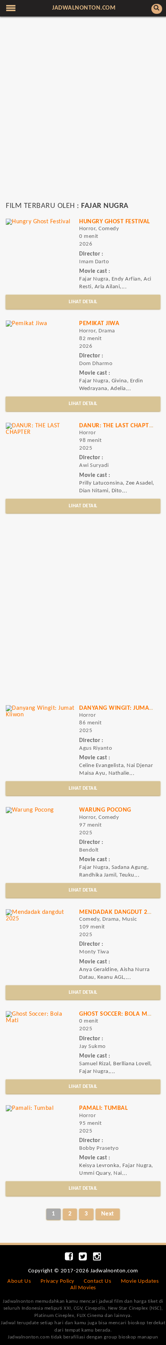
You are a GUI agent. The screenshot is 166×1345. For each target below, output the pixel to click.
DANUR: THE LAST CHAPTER (117, 426)
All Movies (83, 1288)
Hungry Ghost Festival (114, 222)
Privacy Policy (58, 1281)
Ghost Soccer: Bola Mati (117, 1014)
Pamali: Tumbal (103, 1108)
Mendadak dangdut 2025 (118, 912)
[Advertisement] (83, 112)
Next (107, 1214)
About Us (19, 1281)
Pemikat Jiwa (99, 323)
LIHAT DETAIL (83, 301)
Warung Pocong (105, 810)
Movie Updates (140, 1281)
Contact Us (97, 1281)
